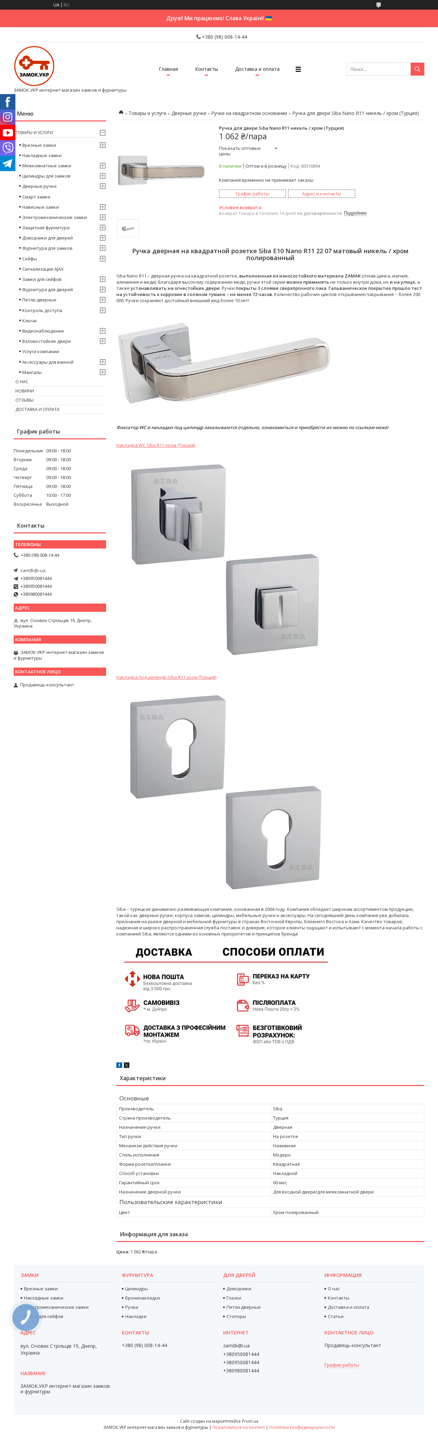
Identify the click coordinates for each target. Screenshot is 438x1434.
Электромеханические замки (54, 217)
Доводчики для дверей (47, 238)
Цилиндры (136, 1289)
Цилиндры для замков (46, 176)
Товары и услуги (147, 113)
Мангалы (32, 372)
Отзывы (24, 400)
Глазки (234, 1298)
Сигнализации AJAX (43, 269)
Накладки (135, 1316)
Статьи (336, 1316)
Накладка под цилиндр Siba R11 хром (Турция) (166, 677)
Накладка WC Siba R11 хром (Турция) (155, 445)
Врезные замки (39, 145)
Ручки (131, 1307)
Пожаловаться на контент (238, 1427)
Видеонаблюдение (43, 331)
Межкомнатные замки (46, 166)
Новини (24, 391)
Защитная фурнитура (45, 227)
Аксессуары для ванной (48, 362)
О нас (21, 382)
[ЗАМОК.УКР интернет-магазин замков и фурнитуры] (34, 66)
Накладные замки (42, 155)
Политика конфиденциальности (302, 1427)
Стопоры (236, 1316)
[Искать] (417, 69)
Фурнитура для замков (47, 248)
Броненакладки (142, 1298)
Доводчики (239, 1289)
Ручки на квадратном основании (249, 113)
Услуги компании (40, 351)
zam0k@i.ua (33, 570)
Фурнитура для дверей (47, 289)
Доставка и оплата (257, 69)
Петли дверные (39, 300)
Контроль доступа (42, 310)
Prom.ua (250, 1421)
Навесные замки (40, 207)
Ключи (29, 321)
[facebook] (119, 1066)
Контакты (206, 69)
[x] (126, 1066)
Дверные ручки (188, 113)
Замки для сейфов (42, 279)
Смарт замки (36, 197)
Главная (168, 69)
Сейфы (29, 259)
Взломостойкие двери (46, 341)
